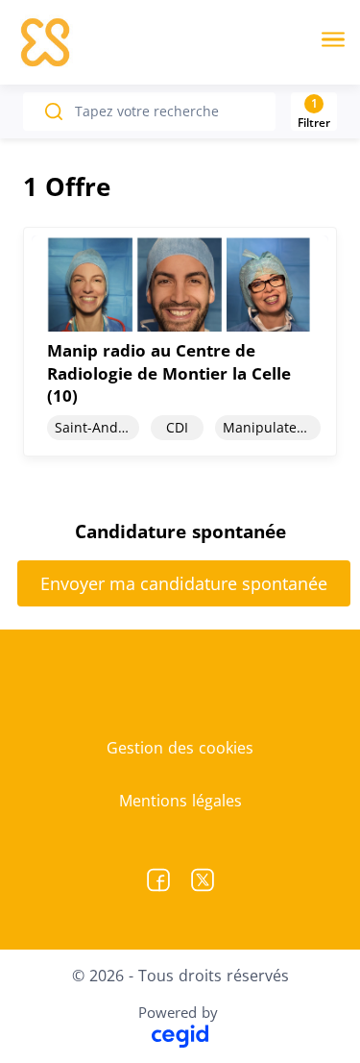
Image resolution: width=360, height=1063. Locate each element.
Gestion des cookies (180, 747)
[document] (180, 342)
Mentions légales (180, 800)
